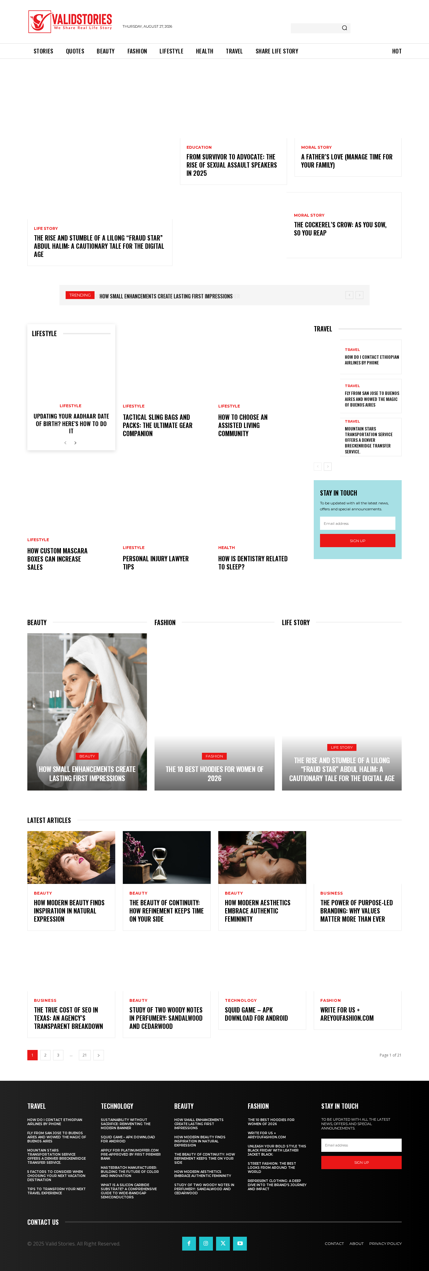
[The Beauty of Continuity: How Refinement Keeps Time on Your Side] (167, 857)
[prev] (349, 295)
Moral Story (316, 147)
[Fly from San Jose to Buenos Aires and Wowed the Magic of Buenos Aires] (327, 396)
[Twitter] (223, 1244)
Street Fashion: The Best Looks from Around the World (272, 1168)
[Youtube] (240, 1244)
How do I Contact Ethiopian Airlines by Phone (372, 359)
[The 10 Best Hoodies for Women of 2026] (214, 712)
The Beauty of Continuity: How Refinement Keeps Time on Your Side (166, 911)
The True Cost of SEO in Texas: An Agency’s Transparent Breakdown (68, 1018)
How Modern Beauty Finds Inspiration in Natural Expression (69, 911)
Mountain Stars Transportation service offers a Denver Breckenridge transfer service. (369, 440)
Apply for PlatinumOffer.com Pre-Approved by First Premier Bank (131, 1154)
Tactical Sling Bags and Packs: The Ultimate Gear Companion (158, 425)
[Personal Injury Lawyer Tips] (167, 520)
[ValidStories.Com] (71, 22)
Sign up (358, 540)
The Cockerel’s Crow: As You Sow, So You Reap (340, 228)
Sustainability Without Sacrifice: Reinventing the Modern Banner (125, 1124)
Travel (352, 350)
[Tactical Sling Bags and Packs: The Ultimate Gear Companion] (167, 387)
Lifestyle (70, 406)
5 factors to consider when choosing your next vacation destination (56, 1176)
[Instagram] (206, 1244)
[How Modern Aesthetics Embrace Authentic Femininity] (262, 857)
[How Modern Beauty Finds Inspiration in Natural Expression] (71, 857)
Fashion (214, 756)
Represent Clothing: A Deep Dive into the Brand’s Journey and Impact (277, 1185)
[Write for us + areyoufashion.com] (358, 964)
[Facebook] (189, 1244)
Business (331, 893)
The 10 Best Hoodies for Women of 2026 (214, 773)
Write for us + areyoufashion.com (347, 1014)
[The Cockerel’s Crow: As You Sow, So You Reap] (233, 225)
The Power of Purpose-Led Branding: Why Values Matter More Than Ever (356, 911)
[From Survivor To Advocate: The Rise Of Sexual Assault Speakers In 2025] (233, 106)
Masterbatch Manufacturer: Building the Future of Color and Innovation (130, 1172)
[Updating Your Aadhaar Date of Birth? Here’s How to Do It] (71, 371)
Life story (46, 228)
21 (85, 1055)
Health (226, 548)
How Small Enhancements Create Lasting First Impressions (165, 296)
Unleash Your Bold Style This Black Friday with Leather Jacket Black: (277, 1150)
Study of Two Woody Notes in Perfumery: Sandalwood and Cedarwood (166, 1018)
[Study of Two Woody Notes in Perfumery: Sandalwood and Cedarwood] (167, 964)
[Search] (344, 28)
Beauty (87, 756)
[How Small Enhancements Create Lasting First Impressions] (87, 712)
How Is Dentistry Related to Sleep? (253, 562)
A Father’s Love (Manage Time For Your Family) (347, 160)
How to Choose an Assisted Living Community (243, 425)
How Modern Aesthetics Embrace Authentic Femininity (258, 911)
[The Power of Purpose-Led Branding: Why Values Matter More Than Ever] (358, 857)
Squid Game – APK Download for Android (256, 1014)
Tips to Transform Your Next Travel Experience (56, 1191)
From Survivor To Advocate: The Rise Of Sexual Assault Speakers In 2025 (232, 165)
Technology (241, 1000)
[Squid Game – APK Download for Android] (262, 964)
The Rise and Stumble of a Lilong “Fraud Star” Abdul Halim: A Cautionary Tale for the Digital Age (99, 246)
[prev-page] (65, 443)
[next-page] (75, 443)
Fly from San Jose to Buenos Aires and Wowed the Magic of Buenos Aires (372, 399)
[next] (359, 295)
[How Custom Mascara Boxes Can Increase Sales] (71, 521)
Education (199, 147)
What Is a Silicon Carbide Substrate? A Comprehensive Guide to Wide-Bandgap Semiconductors (129, 1191)
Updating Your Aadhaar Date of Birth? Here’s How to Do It (71, 423)
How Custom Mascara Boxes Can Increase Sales (57, 559)
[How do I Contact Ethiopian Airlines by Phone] (327, 357)
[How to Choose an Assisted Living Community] (262, 387)
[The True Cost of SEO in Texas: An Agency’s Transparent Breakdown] (71, 964)
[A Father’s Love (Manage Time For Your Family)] (348, 106)
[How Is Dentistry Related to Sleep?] (262, 520)
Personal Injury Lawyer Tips (156, 562)
